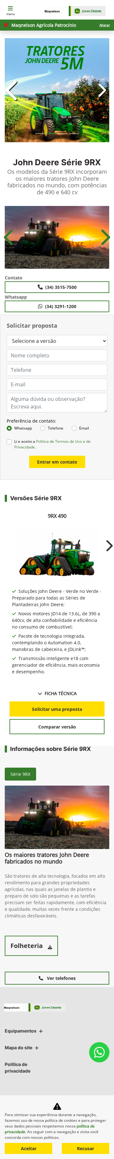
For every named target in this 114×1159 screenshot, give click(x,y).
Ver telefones (61, 978)
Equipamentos (20, 1030)
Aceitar (28, 1148)
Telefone (55, 428)
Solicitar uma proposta (57, 709)
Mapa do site (18, 1047)
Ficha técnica (61, 693)
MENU (10, 14)
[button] (13, 90)
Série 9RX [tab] (20, 774)
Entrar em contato (57, 462)
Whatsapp (23, 428)
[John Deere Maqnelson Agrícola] (78, 11)
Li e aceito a (52, 444)
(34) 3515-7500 (61, 287)
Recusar (85, 1148)
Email (84, 428)
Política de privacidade (17, 1068)
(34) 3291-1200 (60, 306)
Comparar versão (57, 727)
